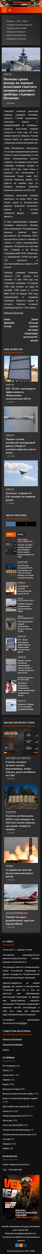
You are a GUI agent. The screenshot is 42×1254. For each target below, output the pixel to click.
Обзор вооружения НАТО (26, 599)
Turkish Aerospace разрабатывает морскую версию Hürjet (20, 920)
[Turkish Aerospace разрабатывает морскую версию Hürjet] (11, 605)
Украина (21, 583)
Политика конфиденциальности (20, 1233)
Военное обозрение (13, 313)
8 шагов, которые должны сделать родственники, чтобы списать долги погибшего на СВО (21, 768)
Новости (8, 74)
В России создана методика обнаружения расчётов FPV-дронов (30, 330)
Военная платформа (13, 1044)
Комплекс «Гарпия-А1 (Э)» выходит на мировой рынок (20, 496)
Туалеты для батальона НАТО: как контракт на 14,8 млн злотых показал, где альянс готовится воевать (20, 822)
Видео (6, 1084)
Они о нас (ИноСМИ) (12, 1125)
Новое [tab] (10, 534)
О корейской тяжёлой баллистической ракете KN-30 (19, 873)
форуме (6, 986)
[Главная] (4, 10)
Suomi (6, 1070)
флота (20, 213)
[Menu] (9, 10)
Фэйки (6, 1148)
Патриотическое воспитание (25, 679)
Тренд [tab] (20, 534)
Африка (6, 1079)
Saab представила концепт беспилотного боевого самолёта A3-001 (25, 626)
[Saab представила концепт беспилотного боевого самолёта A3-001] (11, 624)
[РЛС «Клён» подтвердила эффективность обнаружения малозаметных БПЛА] (21, 369)
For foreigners (9, 1066)
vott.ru (6, 1050)
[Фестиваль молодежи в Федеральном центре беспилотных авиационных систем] (11, 686)
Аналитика (23, 562)
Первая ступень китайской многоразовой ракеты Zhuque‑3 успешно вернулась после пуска (21, 446)
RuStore (22, 1023)
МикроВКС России (9, 322)
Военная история (11, 1089)
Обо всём (7, 1120)
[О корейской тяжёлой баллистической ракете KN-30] (11, 588)
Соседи (6, 1139)
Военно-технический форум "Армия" (20, 1098)
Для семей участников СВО (25, 540)
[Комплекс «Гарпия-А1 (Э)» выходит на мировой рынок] (21, 473)
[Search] (38, 10)
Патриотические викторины (17, 1130)
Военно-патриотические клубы (18, 1093)
